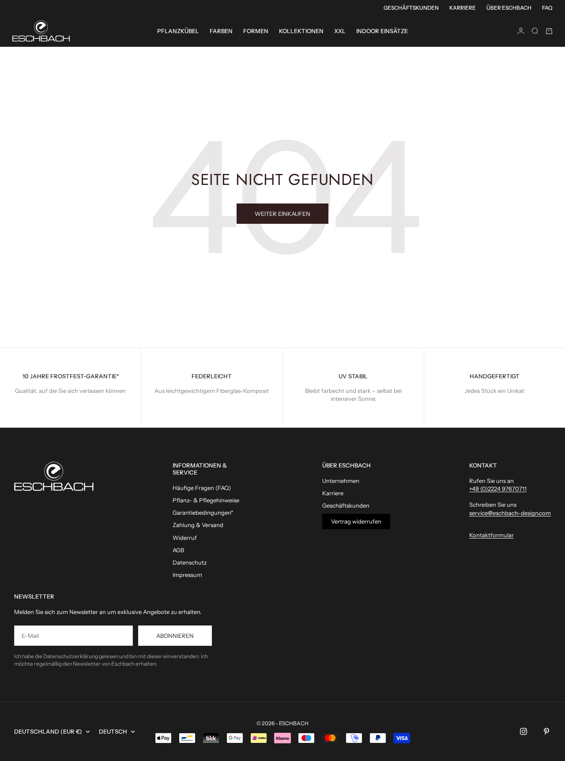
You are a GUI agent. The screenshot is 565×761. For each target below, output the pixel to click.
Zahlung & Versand (198, 524)
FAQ (547, 7)
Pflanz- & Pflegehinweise (206, 500)
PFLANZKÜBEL (178, 30)
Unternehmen (340, 480)
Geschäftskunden (411, 7)
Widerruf (185, 537)
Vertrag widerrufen (356, 521)
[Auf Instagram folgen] (523, 731)
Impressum (187, 574)
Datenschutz (190, 562)
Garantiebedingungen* (203, 512)
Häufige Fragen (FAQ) (202, 487)
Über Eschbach (508, 7)
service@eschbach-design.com (510, 512)
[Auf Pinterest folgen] (546, 731)
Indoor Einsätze (382, 30)
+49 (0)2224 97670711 (498, 488)
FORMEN (255, 30)
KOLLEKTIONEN (301, 30)
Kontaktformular (491, 535)
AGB (178, 550)
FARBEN (221, 30)
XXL (340, 30)
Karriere (462, 7)
